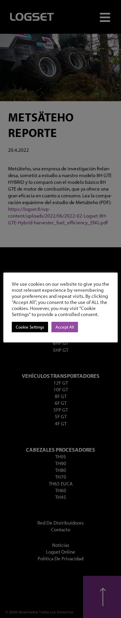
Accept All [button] (64, 327)
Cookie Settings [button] (30, 327)
